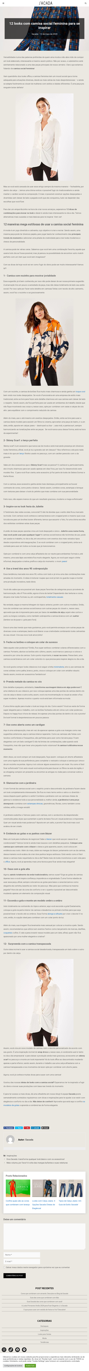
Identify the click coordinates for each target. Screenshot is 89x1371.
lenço (21, 453)
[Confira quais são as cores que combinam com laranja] (18, 1195)
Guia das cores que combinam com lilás (44, 1298)
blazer (49, 839)
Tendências (44, 1342)
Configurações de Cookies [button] (13, 1366)
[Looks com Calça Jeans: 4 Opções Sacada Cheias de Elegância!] (44, 1195)
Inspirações (12, 1155)
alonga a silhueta (55, 914)
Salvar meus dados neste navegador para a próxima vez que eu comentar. (38, 1267)
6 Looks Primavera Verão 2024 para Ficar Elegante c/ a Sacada (44, 1306)
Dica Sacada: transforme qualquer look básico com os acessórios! (36, 1159)
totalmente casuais (54, 597)
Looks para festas (44, 1334)
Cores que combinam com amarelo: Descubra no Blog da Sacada (44, 1293)
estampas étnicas (35, 803)
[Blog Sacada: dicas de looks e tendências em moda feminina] (46, 3)
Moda (44, 1338)
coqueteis (8, 933)
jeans (64, 561)
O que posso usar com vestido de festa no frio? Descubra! (44, 1310)
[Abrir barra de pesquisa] (85, 3)
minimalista (59, 667)
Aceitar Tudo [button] (30, 1366)
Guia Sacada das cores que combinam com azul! (44, 1302)
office (7, 862)
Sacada (35, 34)
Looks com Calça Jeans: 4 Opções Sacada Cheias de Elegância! (43, 1205)
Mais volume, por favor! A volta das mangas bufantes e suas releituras (37, 1163)
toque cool (80, 391)
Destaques (44, 1326)
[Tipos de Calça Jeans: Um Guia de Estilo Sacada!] (71, 1195)
